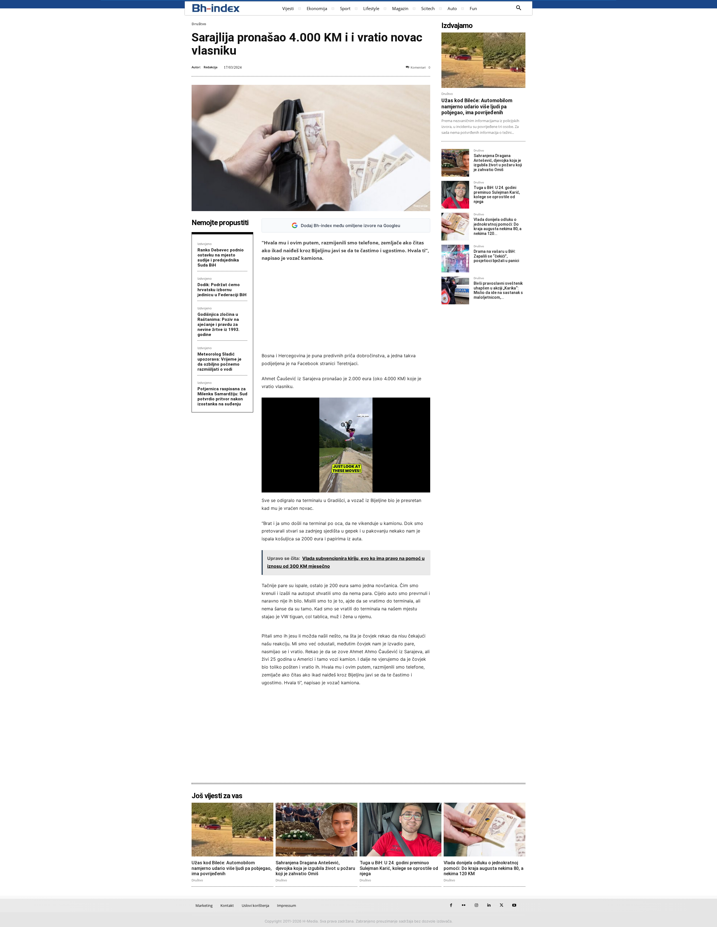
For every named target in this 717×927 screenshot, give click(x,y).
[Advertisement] (346, 307)
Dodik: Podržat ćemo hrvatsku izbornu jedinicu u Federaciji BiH (221, 289)
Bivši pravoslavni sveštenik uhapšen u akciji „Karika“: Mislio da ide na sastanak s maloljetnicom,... (498, 290)
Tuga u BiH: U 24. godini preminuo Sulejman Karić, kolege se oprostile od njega (497, 194)
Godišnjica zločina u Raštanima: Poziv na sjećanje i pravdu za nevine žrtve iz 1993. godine (218, 324)
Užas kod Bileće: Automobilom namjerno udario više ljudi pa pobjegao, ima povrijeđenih (476, 106)
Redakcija (210, 67)
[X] (501, 905)
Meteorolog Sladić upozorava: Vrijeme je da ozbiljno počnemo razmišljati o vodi (219, 362)
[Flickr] (464, 905)
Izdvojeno (204, 243)
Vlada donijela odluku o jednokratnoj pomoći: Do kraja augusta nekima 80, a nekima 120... (498, 226)
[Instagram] (476, 905)
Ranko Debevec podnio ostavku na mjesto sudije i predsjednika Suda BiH (220, 257)
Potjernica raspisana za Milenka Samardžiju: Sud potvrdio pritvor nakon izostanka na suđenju (222, 396)
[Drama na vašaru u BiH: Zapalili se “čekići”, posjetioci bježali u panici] (455, 258)
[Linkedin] (489, 905)
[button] (518, 8)
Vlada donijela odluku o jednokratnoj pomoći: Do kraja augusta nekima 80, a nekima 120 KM (483, 868)
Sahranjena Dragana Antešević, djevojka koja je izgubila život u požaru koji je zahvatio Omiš (498, 162)
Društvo (199, 23)
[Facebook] (451, 905)
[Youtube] (514, 905)
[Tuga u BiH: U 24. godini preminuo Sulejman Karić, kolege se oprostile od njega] (455, 195)
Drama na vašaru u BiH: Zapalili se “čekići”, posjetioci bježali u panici (496, 256)
